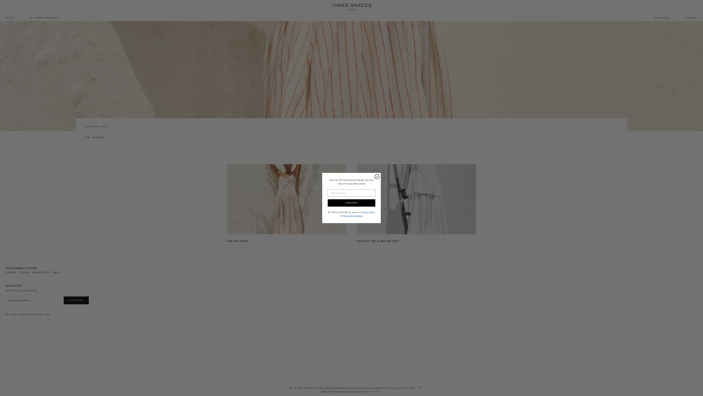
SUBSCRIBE (351, 203)
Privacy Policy (369, 212)
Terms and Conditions (353, 216)
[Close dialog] (377, 176)
